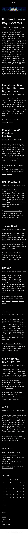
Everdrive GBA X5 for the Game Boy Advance (13, 88)
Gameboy (8, 171)
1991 (5, 255)
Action (10, 298)
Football (11, 213)
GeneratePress (17, 532)
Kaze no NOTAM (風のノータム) (11, 452)
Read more (13, 160)
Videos (11, 122)
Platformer (19, 397)
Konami (11, 215)
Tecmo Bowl (9, 226)
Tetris (6, 311)
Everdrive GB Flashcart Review (11, 133)
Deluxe (10, 394)
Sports (17, 217)
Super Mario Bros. (14, 399)
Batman (6, 267)
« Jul (4, 505)
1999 (5, 394)
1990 (5, 213)
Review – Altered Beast (10, 455)
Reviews (4, 122)
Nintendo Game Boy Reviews (13, 120)
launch (11, 348)
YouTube (9, 174)
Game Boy (18, 213)
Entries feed (6, 519)
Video (4, 174)
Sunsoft (4, 303)
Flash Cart (15, 169)
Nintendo (15, 171)
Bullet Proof (12, 346)
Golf (5, 407)
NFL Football (11, 182)
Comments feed (6, 522)
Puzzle (4, 350)
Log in (4, 517)
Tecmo (9, 259)
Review (21, 171)
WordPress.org (6, 524)
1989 (5, 346)
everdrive (7, 169)
